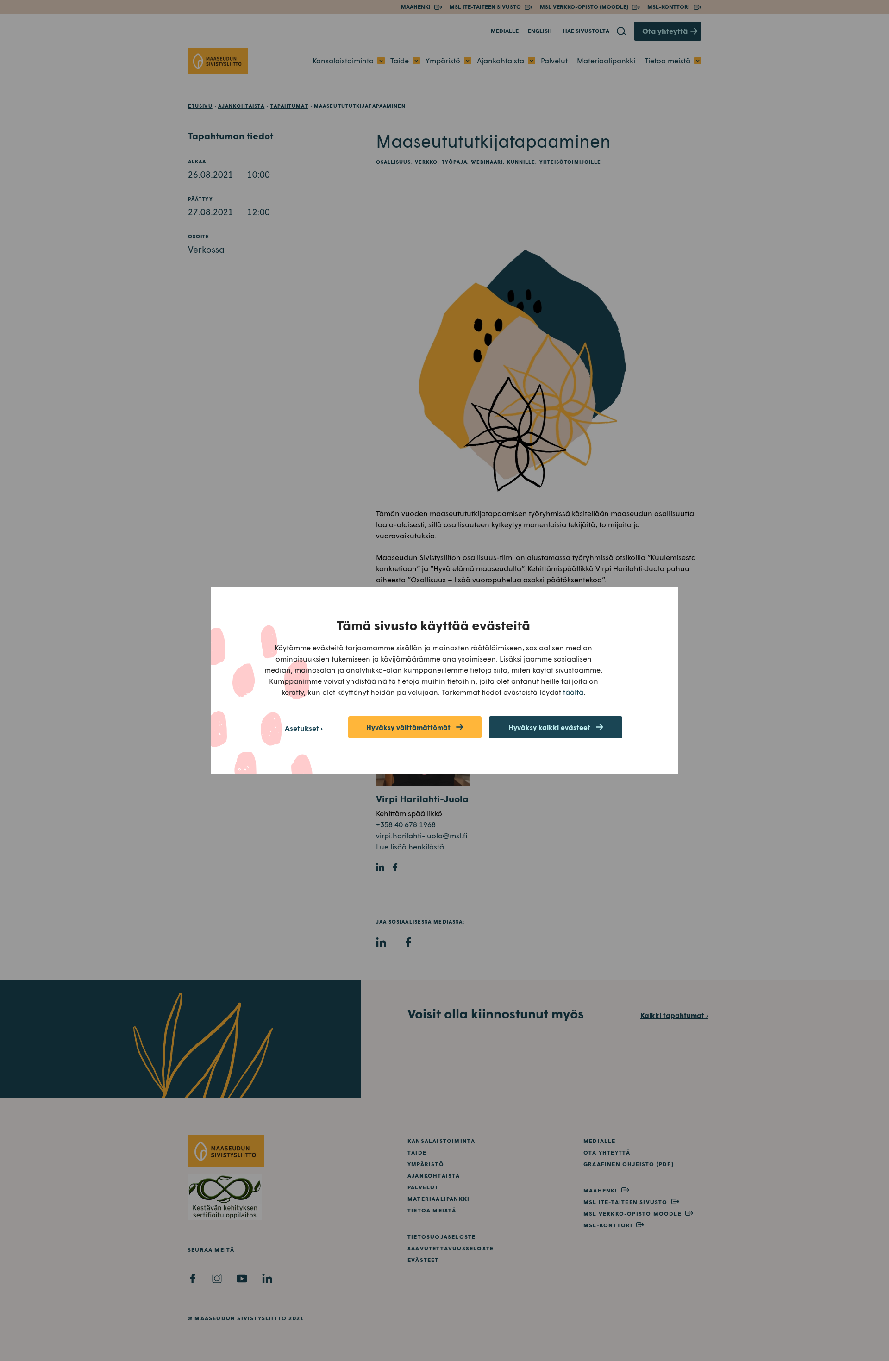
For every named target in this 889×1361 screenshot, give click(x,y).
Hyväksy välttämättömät (408, 727)
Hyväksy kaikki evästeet (549, 727)
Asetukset (302, 728)
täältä (573, 691)
